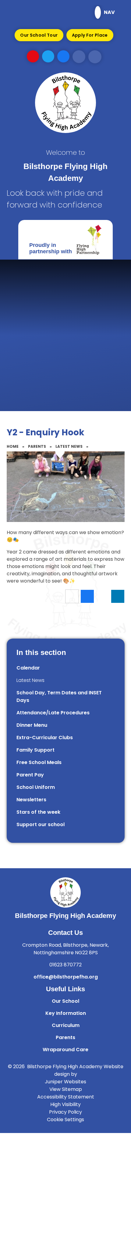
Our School (65, 1001)
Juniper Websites (65, 1081)
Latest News (69, 446)
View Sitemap (65, 1089)
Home (13, 446)
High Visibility (65, 1104)
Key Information (65, 1013)
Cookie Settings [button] (65, 1119)
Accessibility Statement (65, 1096)
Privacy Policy (65, 1111)
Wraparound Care (65, 1049)
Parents (37, 446)
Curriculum (66, 1025)
